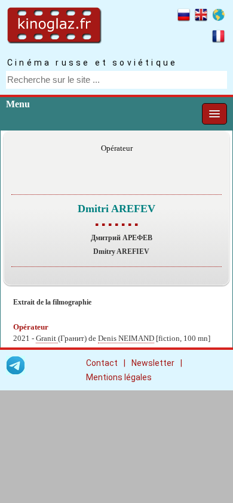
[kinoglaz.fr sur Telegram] (15, 367)
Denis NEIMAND (126, 338)
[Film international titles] (218, 16)
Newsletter (152, 363)
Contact (102, 363)
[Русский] (183, 16)
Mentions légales (119, 377)
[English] (201, 16)
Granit (47, 338)
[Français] (218, 38)
